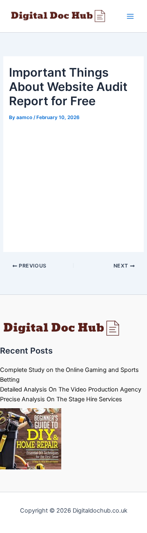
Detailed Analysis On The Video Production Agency (70, 389)
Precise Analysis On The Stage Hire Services (61, 399)
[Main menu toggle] (130, 16)
